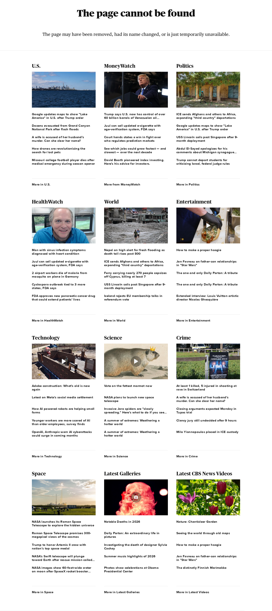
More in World (114, 320)
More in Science (116, 456)
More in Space (42, 592)
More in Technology (47, 456)
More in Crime (187, 456)
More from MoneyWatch (122, 184)
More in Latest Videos (192, 592)
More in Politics (188, 184)
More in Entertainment (193, 320)
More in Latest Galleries (122, 592)
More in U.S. (41, 184)
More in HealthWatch (47, 320)
